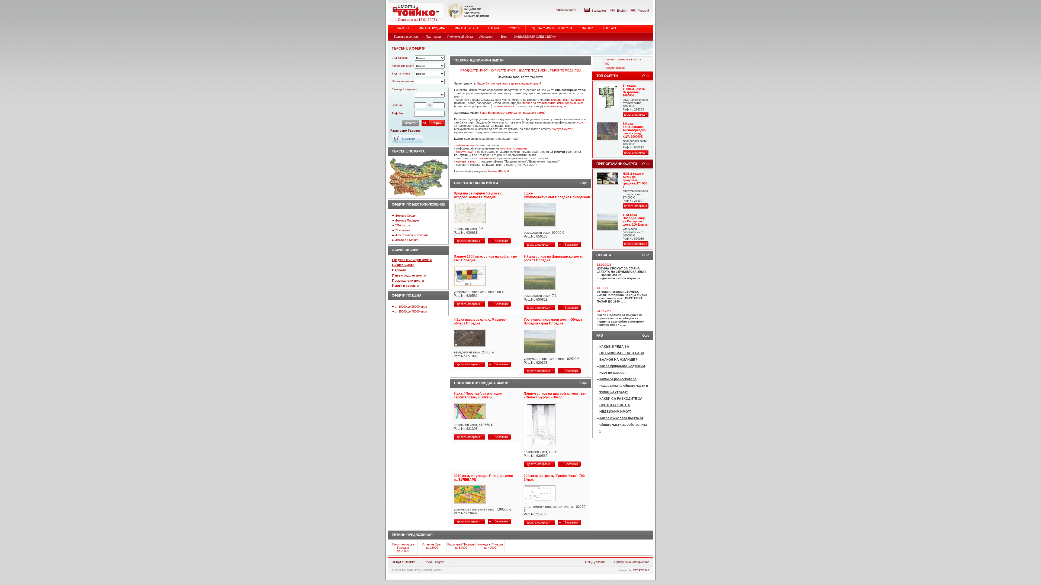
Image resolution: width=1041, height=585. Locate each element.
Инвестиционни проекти (411, 235)
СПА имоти (402, 225)
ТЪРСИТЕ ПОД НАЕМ (565, 70)
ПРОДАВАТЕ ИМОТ (474, 70)
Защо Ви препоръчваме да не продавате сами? (512, 112)
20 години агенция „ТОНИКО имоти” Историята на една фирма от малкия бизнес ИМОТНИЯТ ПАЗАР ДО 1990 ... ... (622, 296)
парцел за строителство (538, 103)
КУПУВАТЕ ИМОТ (503, 70)
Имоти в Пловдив (407, 220)
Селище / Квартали (404, 89)
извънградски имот (570, 103)
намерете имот (466, 161)
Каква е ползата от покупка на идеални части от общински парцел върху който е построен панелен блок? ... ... (620, 319)
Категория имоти (403, 65)
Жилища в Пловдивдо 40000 (490, 546)
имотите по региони (513, 148)
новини (484, 158)
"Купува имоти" (562, 129)
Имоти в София (405, 215)
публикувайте (465, 145)
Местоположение (403, 81)
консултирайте (466, 151)
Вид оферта (400, 57)
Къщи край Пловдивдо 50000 (461, 546)
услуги (581, 122)
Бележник (501, 240)
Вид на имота (401, 73)
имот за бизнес (573, 99)
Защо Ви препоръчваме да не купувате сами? (509, 83)
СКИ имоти (402, 230)
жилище (556, 99)
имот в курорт (559, 106)
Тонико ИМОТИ (498, 171)
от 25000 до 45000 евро (411, 311)
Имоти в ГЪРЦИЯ (407, 240)
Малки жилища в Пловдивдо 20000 (403, 547)
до (429, 104)
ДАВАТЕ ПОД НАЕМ (533, 70)
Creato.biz (641, 570)
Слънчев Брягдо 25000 (432, 546)
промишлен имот (506, 106)
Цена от (397, 104)
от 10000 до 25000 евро (411, 306)
